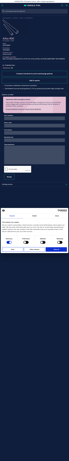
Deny (12, 249)
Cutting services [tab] (7, 184)
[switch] (26, 242)
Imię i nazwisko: (8, 115)
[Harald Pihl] (32, 5)
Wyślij (9, 177)
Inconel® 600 (29, 18)
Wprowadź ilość (8, 137)
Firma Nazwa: (8, 129)
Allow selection (34, 249)
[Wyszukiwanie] (3, 11)
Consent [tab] (12, 216)
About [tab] (57, 216)
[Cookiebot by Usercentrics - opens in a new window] (59, 210)
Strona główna (7, 18)
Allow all (56, 249)
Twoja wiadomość (9, 144)
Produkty (15, 18)
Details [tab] (34, 216)
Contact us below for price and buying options (34, 73)
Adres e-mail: (8, 122)
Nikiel (21, 18)
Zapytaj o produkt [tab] (7, 94)
